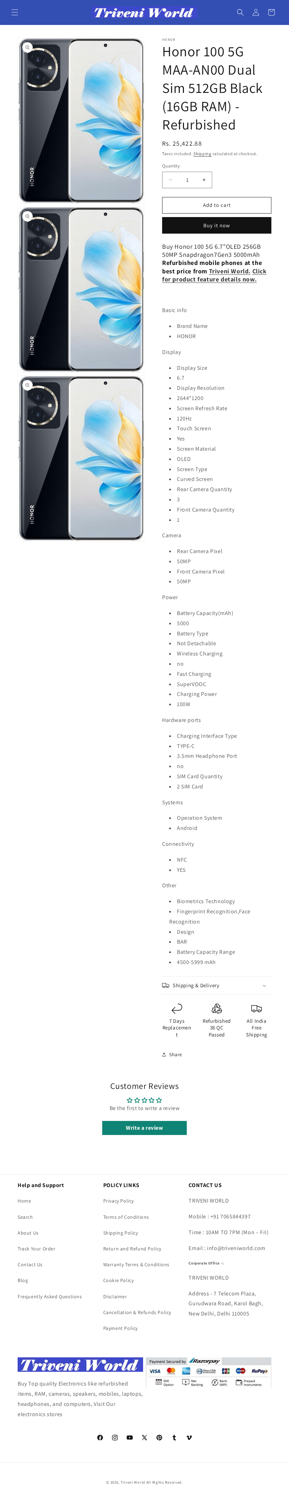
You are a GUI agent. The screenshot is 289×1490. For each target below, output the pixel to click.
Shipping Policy (120, 1233)
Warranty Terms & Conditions (136, 1264)
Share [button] (175, 1054)
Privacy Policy (118, 1201)
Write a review (144, 1127)
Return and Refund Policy (132, 1248)
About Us (28, 1233)
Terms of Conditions (126, 1217)
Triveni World (133, 1482)
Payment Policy (120, 1328)
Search (25, 1217)
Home (24, 1201)
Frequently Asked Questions (50, 1296)
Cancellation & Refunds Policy (137, 1312)
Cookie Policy (118, 1280)
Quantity (171, 166)
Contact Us (30, 1264)
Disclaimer (115, 1296)
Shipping (202, 153)
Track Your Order (37, 1248)
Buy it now (216, 225)
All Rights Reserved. (164, 1482)
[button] (15, 12)
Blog (23, 1280)
